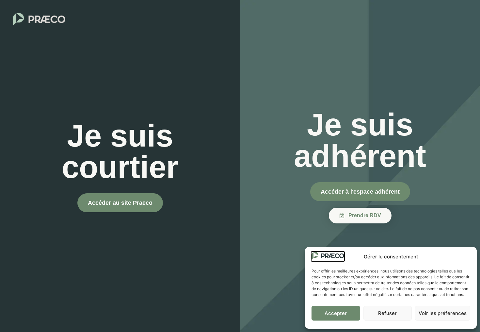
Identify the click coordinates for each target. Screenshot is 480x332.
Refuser (387, 313)
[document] (240, 166)
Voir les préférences (443, 313)
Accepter (336, 313)
